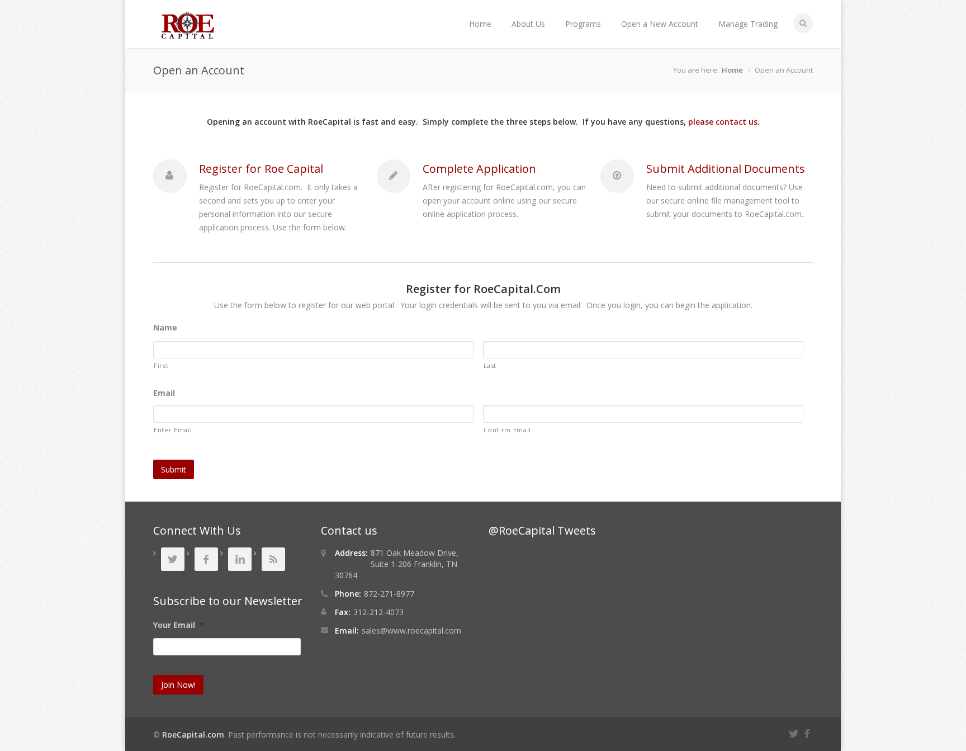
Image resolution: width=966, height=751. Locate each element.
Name (165, 328)
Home (480, 23)
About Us (528, 23)
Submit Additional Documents (725, 168)
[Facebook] (808, 732)
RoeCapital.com (193, 734)
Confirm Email (508, 430)
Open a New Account (659, 23)
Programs (583, 23)
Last (490, 365)
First (161, 365)
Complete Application (479, 168)
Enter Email (173, 430)
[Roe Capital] (187, 33)
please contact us (722, 121)
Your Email (178, 625)
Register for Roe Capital (261, 168)
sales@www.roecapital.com (411, 630)
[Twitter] (795, 732)
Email (164, 393)
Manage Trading (748, 23)
